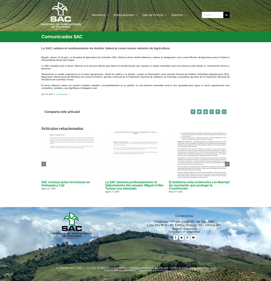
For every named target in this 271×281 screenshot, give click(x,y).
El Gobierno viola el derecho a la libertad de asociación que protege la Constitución (199, 185)
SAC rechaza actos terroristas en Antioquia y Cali (65, 183)
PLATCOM (162, 270)
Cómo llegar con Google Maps (184, 231)
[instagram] (187, 237)
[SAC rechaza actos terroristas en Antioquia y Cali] (71, 133)
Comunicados (62, 94)
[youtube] (193, 237)
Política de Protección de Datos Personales (193, 267)
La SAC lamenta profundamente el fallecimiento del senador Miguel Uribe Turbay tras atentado (134, 185)
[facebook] (175, 237)
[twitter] (181, 237)
